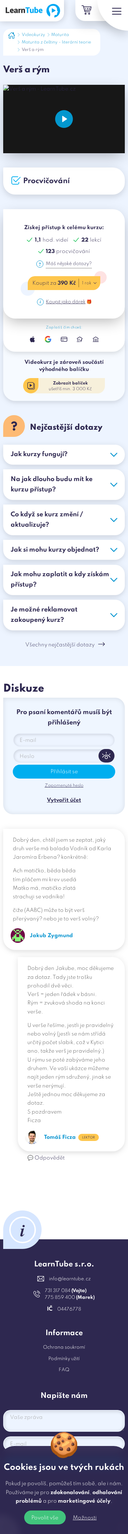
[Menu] (112, 15)
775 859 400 (70, 1297)
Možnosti (85, 1518)
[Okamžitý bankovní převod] (79, 339)
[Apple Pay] (32, 339)
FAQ (64, 1370)
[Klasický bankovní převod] (95, 339)
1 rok (86, 283)
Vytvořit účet (64, 800)
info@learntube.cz (70, 1279)
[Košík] (85, 10)
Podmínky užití (64, 1359)
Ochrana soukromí (64, 1347)
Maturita (60, 35)
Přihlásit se (64, 772)
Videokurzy (33, 35)
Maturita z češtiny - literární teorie (56, 42)
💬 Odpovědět (46, 1158)
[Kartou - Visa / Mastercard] (64, 339)
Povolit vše (44, 1518)
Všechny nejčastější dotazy (60, 645)
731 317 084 (65, 1290)
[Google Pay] (48, 339)
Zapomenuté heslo (64, 786)
